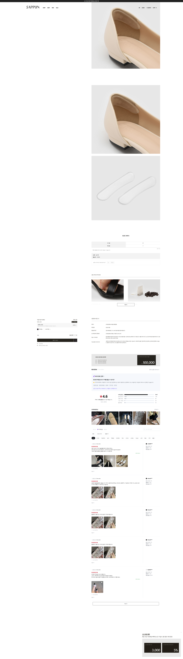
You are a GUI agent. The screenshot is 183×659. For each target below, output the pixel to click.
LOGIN (143, 8)
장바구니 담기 (55, 340)
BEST (48, 8)
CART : (155, 8)
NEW (53, 8)
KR (139, 8)
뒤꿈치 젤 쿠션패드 (41, 319)
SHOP (44, 8)
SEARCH (149, 8)
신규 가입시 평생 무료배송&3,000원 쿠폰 (91, 1)
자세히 (74, 325)
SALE (57, 8)
